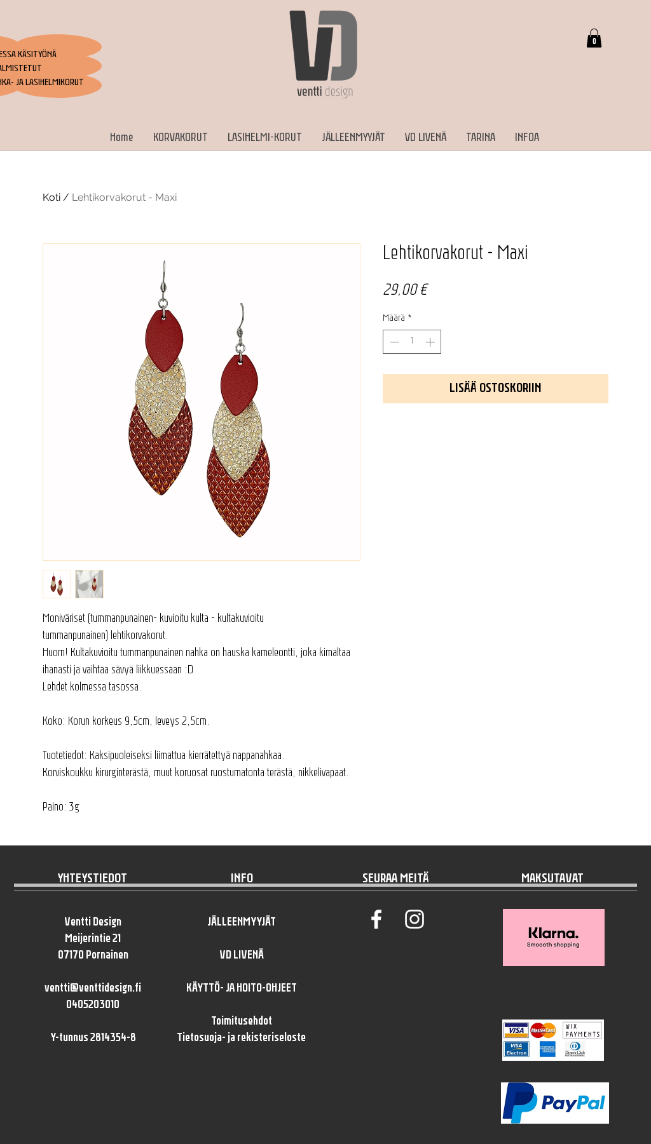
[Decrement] (393, 342)
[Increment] (431, 342)
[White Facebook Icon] (376, 919)
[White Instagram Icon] (414, 919)
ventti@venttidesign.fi (93, 989)
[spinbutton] (412, 342)
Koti (51, 197)
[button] (594, 38)
